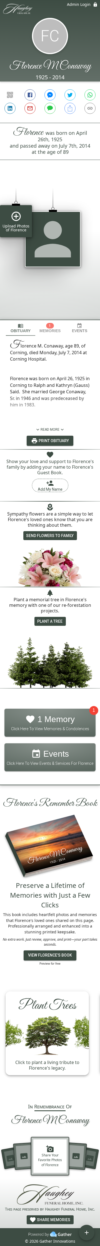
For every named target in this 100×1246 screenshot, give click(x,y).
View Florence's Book (50, 955)
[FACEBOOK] (30, 94)
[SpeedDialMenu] (86, 1232)
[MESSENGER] (50, 94)
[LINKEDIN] (10, 108)
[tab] (20, 328)
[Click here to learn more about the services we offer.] (50, 1195)
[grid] (50, 249)
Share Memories (53, 1220)
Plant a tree (49, 621)
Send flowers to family (50, 535)
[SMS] (50, 108)
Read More (50, 430)
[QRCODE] (10, 94)
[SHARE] (70, 108)
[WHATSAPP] (90, 94)
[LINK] (90, 108)
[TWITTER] (70, 94)
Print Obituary (53, 441)
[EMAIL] (30, 108)
